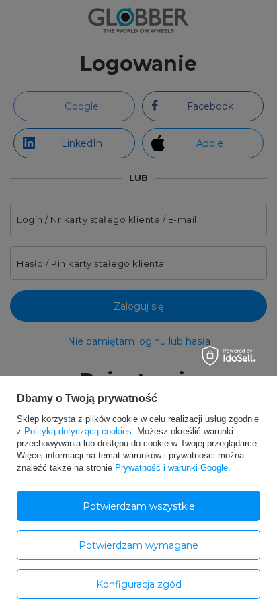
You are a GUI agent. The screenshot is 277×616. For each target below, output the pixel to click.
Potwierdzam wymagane (138, 545)
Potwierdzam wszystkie (139, 506)
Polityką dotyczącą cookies (78, 431)
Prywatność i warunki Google (171, 468)
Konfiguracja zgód (139, 584)
